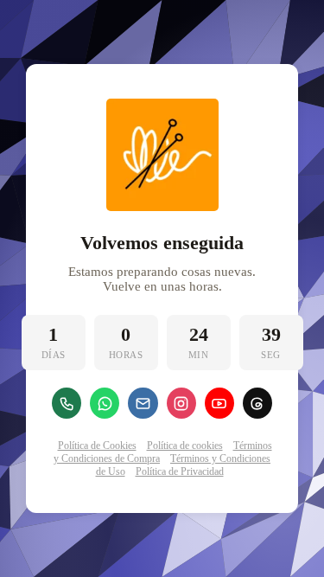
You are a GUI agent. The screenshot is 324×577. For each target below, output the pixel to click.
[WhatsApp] (104, 403)
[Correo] (142, 403)
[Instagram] (181, 403)
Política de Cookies (97, 445)
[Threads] (257, 403)
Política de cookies (185, 445)
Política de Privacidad (180, 471)
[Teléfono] (66, 403)
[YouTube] (219, 403)
